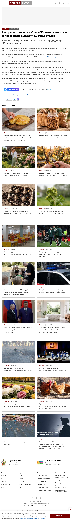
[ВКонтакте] (7, 99)
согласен (59, 516)
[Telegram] (14, 99)
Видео (21, 478)
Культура (22, 473)
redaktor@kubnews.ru (44, 506)
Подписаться (13, 89)
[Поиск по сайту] (69, 3)
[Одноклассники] (10, 99)
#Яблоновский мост (25, 95)
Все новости (4, 473)
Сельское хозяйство (25, 484)
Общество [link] (6, 249)
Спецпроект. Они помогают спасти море (61, 476)
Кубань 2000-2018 (42, 487)
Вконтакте (55, 3)
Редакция (58, 480)
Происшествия (5, 484)
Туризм (21, 481)
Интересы (22, 487)
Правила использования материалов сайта (62, 486)
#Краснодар (48, 95)
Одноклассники (59, 3)
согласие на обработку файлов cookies (32, 518)
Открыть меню (3, 3)
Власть (3, 478)
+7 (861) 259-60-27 (26, 506)
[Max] (18, 99)
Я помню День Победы (61, 473)
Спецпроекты (41, 484)
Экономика (4, 481)
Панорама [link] (6, 132)
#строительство (38, 95)
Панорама (40, 473)
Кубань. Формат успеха (44, 490)
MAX (49, 89)
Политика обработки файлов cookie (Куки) (61, 490)
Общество (5, 28)
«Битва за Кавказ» (42, 475)
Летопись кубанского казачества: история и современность (43, 480)
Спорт (3, 487)
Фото (20, 475)
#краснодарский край (9, 95)
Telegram (63, 3)
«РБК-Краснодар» (52, 57)
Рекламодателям (60, 483)
